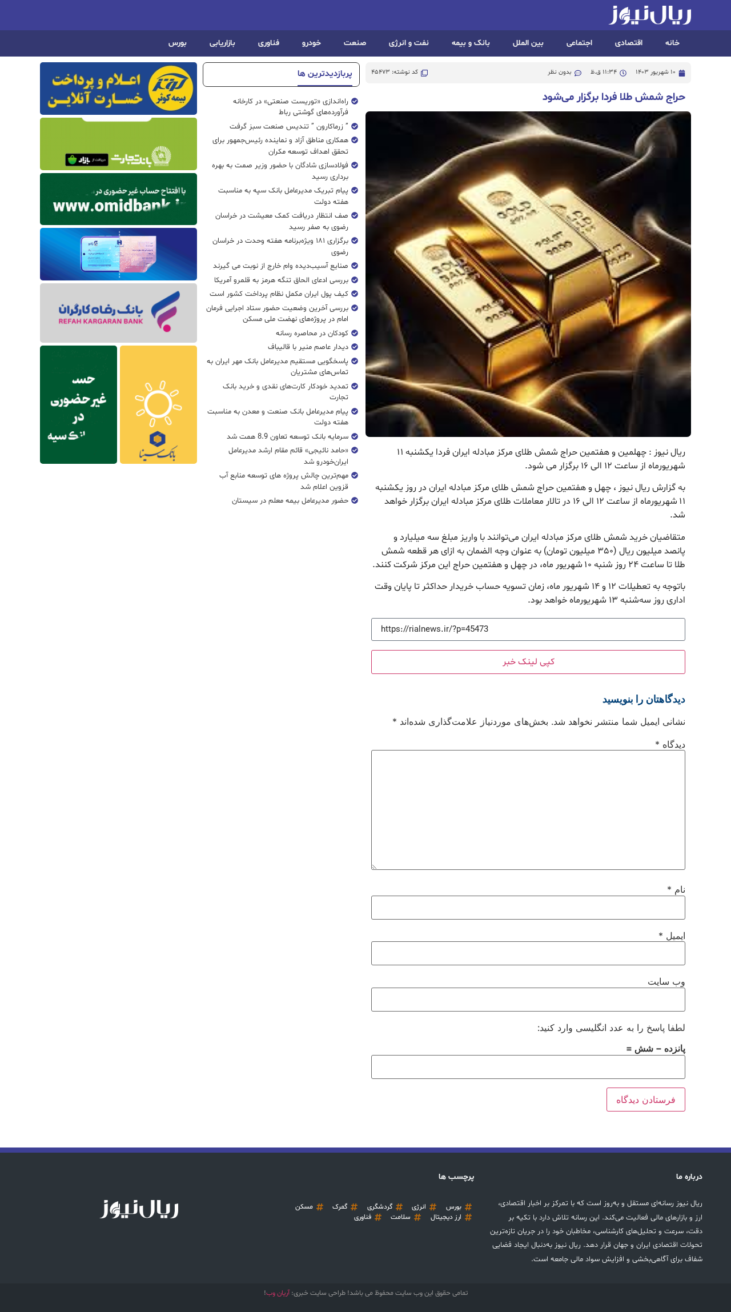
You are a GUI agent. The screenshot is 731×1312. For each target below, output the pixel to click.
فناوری (268, 43)
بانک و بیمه (471, 43)
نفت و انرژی (409, 43)
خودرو (311, 43)
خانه (672, 43)
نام (676, 889)
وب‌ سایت (666, 981)
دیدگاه (670, 744)
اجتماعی (579, 43)
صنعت (355, 43)
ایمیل (671, 935)
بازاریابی (222, 43)
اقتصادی (628, 43)
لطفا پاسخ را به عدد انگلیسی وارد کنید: (611, 1027)
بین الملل (528, 43)
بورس (177, 43)
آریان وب (278, 1293)
